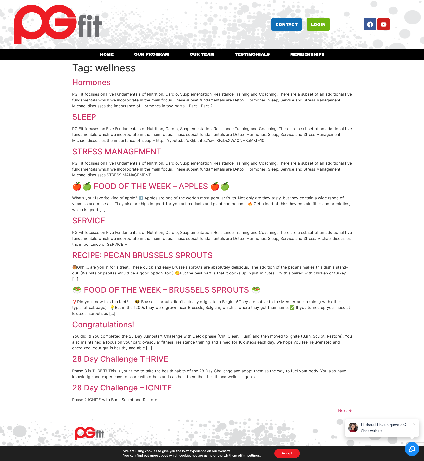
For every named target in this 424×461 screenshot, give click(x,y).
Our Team (202, 54)
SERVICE (88, 220)
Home (107, 54)
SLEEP (84, 117)
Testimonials (252, 54)
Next (345, 410)
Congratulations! (103, 324)
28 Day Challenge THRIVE (120, 359)
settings (253, 455)
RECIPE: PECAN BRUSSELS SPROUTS (142, 255)
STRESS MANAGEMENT (116, 151)
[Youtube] (383, 24)
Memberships (307, 54)
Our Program (151, 54)
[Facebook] (370, 24)
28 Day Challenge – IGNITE (122, 387)
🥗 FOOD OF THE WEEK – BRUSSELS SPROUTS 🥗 (166, 290)
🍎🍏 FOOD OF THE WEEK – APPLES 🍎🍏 (151, 186)
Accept (287, 453)
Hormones (91, 82)
